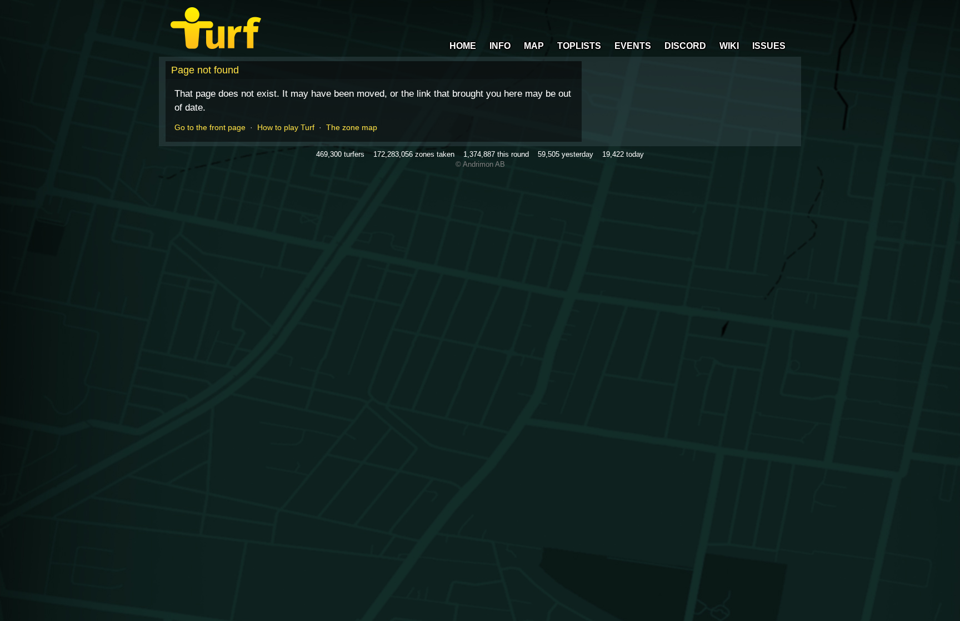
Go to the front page (210, 127)
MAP (534, 46)
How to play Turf (285, 127)
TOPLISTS (579, 46)
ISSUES (769, 46)
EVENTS (632, 46)
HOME (462, 46)
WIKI (729, 46)
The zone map (351, 127)
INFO (500, 46)
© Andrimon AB (480, 164)
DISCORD (685, 46)
